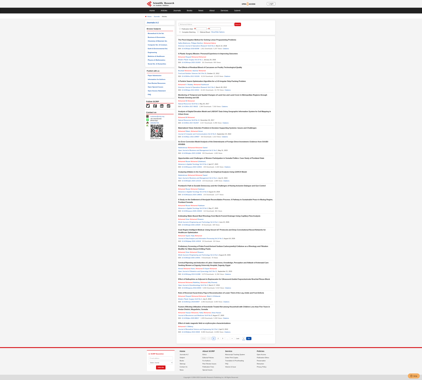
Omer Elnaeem (191, 219)
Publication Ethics (263, 357)
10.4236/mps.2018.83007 (191, 302)
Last (237, 338)
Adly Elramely (208, 282)
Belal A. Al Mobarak (213, 296)
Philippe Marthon (197, 43)
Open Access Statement (157, 91)
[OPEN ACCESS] (248, 4)
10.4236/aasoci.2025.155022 (192, 211)
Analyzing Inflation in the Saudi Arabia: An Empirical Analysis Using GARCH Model (212, 172)
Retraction (260, 364)
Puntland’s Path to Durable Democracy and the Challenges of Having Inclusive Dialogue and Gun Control (222, 186)
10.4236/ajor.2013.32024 (190, 90)
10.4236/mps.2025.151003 (191, 62)
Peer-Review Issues (209, 364)
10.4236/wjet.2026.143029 (191, 225)
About (212, 10)
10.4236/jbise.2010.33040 (191, 332)
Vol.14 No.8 (204, 192)
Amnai (197, 131)
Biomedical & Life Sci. (156, 33)
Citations (226, 48)
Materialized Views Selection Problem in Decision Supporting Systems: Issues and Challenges (217, 128)
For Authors (206, 361)
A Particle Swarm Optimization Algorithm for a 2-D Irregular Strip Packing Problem (212, 81)
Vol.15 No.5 (204, 208)
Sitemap (182, 364)
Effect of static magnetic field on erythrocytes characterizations (204, 323)
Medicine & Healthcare (156, 56)
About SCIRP (208, 351)
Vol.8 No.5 (195, 104)
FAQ (149, 94)
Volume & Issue (230, 367)
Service (228, 351)
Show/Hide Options (218, 32)
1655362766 (154, 123)
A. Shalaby (185, 84)
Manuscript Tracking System (235, 354)
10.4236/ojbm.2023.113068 (191, 153)
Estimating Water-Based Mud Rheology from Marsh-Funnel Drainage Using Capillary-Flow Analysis (219, 216)
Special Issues (207, 370)
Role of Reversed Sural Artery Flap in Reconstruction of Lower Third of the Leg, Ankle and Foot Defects (221, 293)
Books (189, 10)
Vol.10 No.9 (212, 134)
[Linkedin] (161, 106)
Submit (237, 10)
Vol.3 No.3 (214, 329)
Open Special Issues (155, 87)
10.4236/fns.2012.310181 (191, 76)
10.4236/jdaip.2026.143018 (191, 241)
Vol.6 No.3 (204, 285)
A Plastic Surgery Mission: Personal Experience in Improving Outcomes (208, 54)
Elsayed (192, 57)
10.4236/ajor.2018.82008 (190, 48)
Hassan (188, 313)
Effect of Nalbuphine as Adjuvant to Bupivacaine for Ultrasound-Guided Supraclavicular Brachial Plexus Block (224, 279)
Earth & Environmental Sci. (158, 48)
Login (271, 4)
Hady (196, 236)
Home (152, 10)
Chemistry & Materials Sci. (157, 41)
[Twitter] (148, 106)
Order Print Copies (231, 357)
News (200, 10)
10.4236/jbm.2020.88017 (190, 318)
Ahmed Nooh (186, 268)
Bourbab (185, 71)
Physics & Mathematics (156, 60)
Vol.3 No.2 (211, 87)
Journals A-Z (184, 354)
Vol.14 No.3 (214, 222)
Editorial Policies (208, 357)
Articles (164, 10)
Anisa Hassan (216, 313)
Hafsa (205, 313)
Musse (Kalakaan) (192, 161)
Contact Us (183, 367)
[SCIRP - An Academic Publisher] (160, 4)
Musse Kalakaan (191, 189)
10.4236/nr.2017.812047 (190, 123)
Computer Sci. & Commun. (157, 45)
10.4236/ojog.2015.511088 (191, 274)
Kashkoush (201, 84)
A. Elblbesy (185, 326)
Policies (260, 351)
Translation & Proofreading (234, 361)
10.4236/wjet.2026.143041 (191, 258)
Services (224, 10)
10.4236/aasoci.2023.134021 (192, 167)
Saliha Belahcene (184, 43)
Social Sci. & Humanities (157, 64)
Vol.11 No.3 (213, 150)
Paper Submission (154, 75)
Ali (186, 101)
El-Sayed (206, 268)
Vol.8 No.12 (196, 120)
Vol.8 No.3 (198, 299)
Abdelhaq (189, 282)
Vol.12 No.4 (213, 178)
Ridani (184, 131)
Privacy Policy (261, 367)
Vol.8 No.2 (211, 46)
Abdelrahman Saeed (192, 147)
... (227, 338)
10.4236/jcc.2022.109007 (190, 137)
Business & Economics (156, 37)
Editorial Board (205, 32)
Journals (177, 10)
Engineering (152, 52)
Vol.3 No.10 (202, 73)
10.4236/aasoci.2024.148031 (192, 194)
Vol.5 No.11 (213, 271)
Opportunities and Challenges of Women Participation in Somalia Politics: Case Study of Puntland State (221, 158)
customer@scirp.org (157, 116)
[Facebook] (155, 106)
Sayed (184, 236)
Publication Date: (187, 29)
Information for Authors (156, 79)
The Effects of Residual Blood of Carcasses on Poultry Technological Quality (210, 67)
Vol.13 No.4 (204, 164)
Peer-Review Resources (157, 83)
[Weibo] (168, 106)
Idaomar (199, 71)
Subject (182, 357)
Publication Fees (208, 367)
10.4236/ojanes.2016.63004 (191, 288)
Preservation (261, 361)
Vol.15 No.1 (199, 60)
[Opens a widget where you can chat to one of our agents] (414, 376)
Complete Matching (189, 32)
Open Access (261, 354)
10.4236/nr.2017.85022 (190, 106)
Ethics (204, 354)
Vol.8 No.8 (208, 315)
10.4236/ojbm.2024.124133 (191, 181)
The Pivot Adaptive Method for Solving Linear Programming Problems (207, 40)
